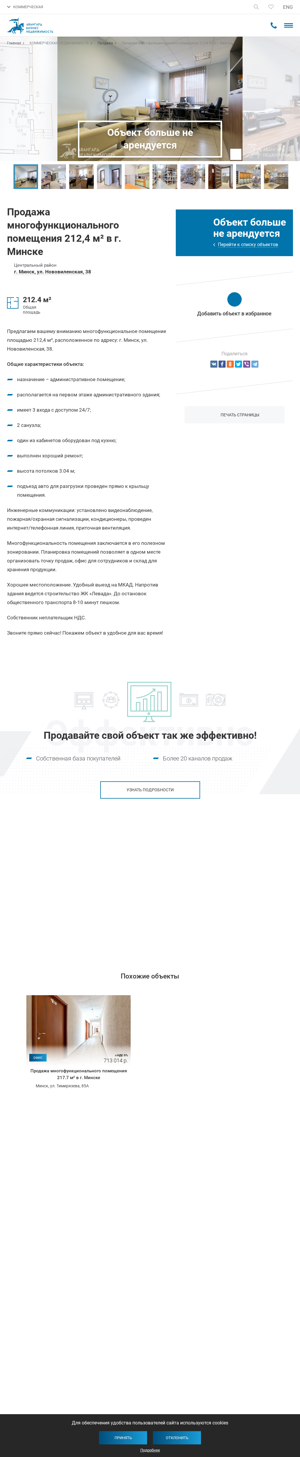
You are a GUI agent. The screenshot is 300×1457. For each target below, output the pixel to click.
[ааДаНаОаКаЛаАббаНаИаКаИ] (230, 364)
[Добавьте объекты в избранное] (271, 6)
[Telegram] (254, 364)
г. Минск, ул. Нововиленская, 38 (52, 272)
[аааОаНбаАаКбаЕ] (213, 364)
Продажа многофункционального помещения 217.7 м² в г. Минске (78, 1074)
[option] (26, 176)
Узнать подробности (150, 789)
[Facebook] (222, 364)
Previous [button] (7, 176)
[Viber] (246, 364)
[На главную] (34, 25)
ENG (288, 7)
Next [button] (292, 176)
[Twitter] (238, 364)
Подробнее (150, 1450)
